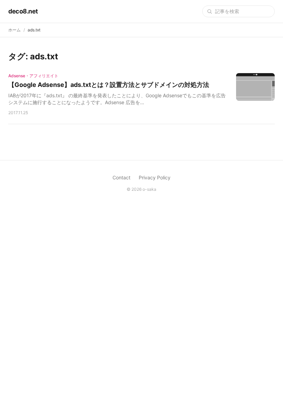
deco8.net (23, 11)
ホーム (14, 29)
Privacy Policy (154, 177)
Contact (121, 177)
